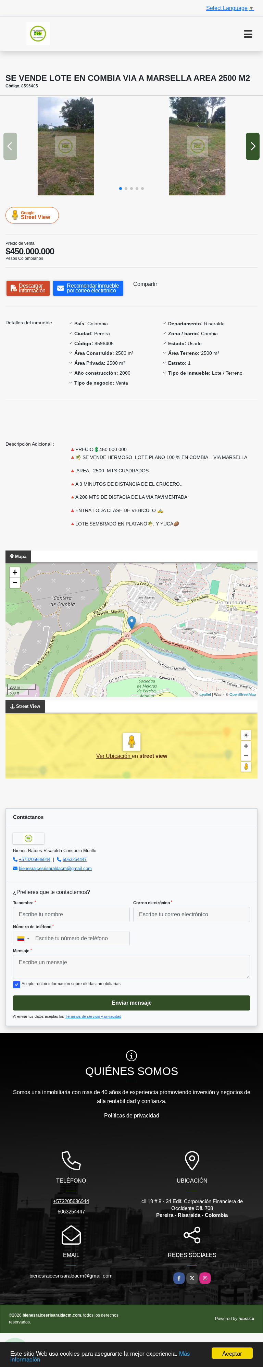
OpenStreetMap (242, 694)
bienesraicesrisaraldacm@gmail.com (55, 868)
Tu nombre (24, 903)
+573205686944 (34, 859)
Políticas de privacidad (131, 1115)
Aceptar (232, 1353)
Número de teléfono (33, 927)
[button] (120, 188)
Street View (35, 215)
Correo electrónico (152, 903)
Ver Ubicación (114, 756)
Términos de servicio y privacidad (93, 1016)
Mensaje (22, 951)
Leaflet (205, 694)
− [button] (15, 582)
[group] (65, 146)
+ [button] (15, 572)
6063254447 (75, 859)
